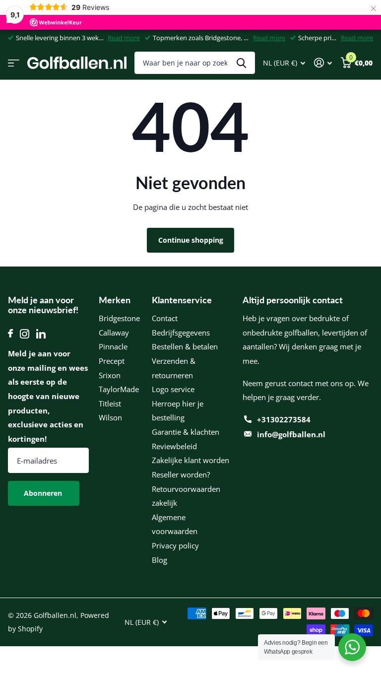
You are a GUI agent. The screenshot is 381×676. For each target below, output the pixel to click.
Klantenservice (182, 299)
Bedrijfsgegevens (181, 333)
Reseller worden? (181, 474)
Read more (124, 37)
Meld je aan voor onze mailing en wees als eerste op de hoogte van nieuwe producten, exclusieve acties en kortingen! (48, 396)
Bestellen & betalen (185, 346)
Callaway (114, 333)
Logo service (173, 389)
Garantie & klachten (185, 432)
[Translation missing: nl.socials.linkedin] (41, 333)
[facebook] (10, 334)
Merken (114, 299)
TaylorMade (119, 389)
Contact (165, 318)
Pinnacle (113, 346)
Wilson (110, 417)
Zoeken (241, 63)
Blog (159, 560)
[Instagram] (24, 333)
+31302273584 (284, 419)
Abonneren (44, 493)
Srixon (110, 375)
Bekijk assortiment (13, 63)
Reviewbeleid (174, 446)
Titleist (110, 403)
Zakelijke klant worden (190, 460)
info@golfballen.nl (291, 434)
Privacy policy (175, 545)
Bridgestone (119, 318)
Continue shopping (190, 240)
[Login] (323, 63)
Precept (112, 361)
